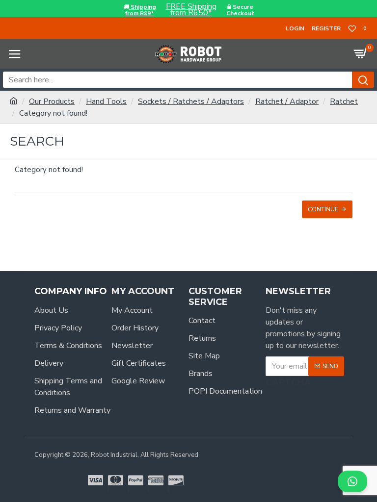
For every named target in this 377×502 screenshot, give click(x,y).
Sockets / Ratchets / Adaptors (191, 101)
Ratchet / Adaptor (287, 101)
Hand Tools (106, 101)
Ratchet (344, 101)
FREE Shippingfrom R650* (191, 9)
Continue (323, 209)
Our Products (52, 101)
